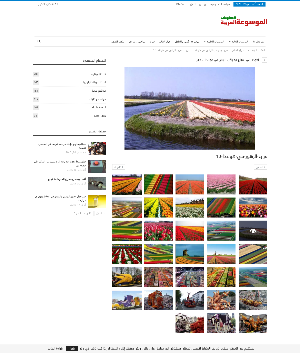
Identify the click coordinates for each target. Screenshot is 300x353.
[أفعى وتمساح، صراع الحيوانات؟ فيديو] (97, 183)
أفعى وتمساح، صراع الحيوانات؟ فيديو (67, 179)
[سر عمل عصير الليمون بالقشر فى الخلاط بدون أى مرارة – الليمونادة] (97, 201)
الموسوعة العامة (240, 41)
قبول (72, 348)
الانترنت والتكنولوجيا (94, 82)
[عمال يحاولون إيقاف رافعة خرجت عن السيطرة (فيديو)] (97, 148)
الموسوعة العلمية (215, 41)
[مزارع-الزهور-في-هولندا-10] (253, 184)
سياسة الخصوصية (220, 4)
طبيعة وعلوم (98, 74)
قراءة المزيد (55, 348)
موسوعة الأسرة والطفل (187, 41)
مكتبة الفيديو (117, 41)
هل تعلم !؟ (258, 41)
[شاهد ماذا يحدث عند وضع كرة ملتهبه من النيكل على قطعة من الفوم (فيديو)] (97, 166)
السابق (260, 167)
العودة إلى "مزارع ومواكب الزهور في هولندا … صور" (228, 60)
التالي (119, 167)
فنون (152, 41)
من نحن (203, 4)
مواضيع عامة (99, 90)
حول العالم (164, 41)
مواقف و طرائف (137, 41)
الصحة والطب (98, 107)
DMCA (180, 4)
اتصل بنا (191, 4)
